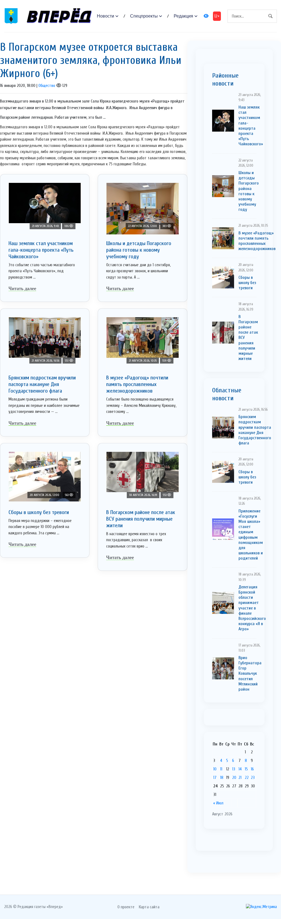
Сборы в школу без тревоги (39, 512)
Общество (46, 85)
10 (215, 769)
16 (252, 769)
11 (221, 769)
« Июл (218, 803)
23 (253, 777)
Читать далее (22, 288)
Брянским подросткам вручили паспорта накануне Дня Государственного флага (42, 384)
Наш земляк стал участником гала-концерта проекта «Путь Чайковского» (41, 250)
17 (215, 777)
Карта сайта (149, 906)
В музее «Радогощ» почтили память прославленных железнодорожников (137, 384)
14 (240, 769)
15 (246, 769)
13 (233, 769)
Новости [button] (105, 16)
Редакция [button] (183, 16)
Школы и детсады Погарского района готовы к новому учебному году (138, 250)
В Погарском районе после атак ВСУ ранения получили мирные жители (140, 519)
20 (234, 777)
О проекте (125, 906)
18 (221, 777)
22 (247, 777)
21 (239, 777)
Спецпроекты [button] (144, 16)
